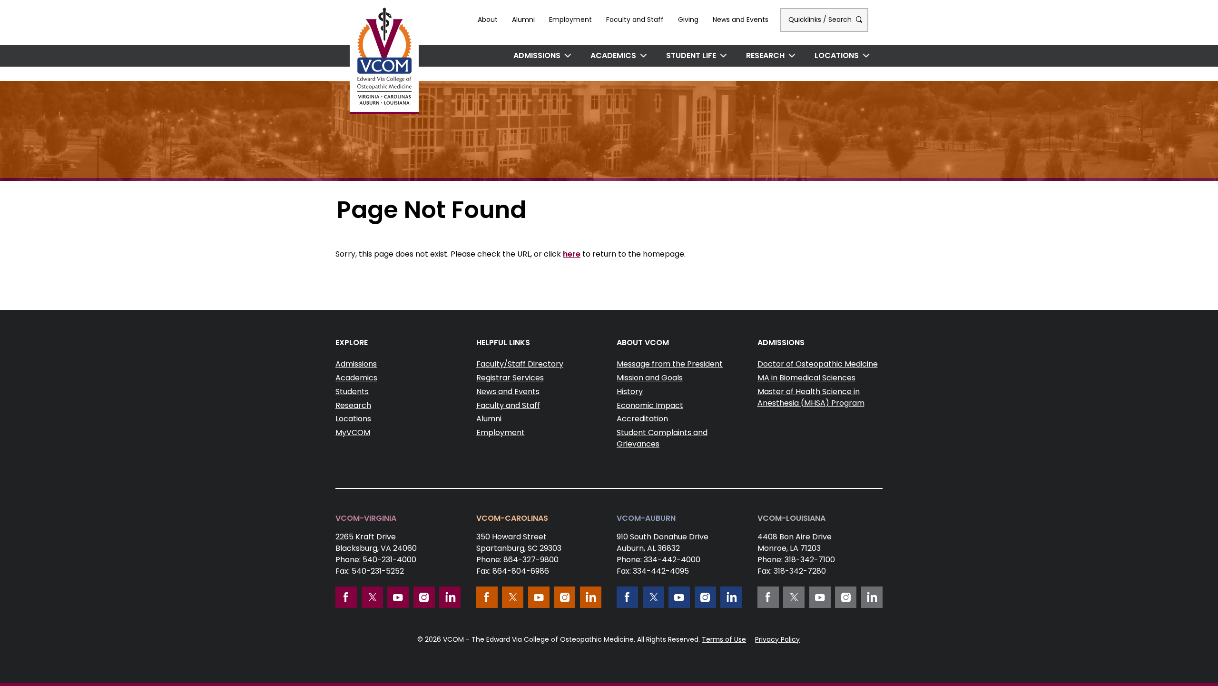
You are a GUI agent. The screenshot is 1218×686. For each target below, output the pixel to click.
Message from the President (670, 363)
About (488, 19)
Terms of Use (724, 639)
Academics (613, 55)
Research (765, 55)
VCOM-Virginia (365, 518)
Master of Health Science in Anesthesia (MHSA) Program (810, 397)
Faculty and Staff (635, 19)
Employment (570, 19)
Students (352, 391)
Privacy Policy (777, 639)
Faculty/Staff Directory (519, 363)
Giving (688, 19)
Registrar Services (510, 377)
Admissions (536, 55)
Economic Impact (650, 405)
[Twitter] (372, 597)
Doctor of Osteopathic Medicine (817, 363)
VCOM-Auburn (646, 518)
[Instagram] (424, 597)
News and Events (740, 19)
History (630, 391)
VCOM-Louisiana (791, 518)
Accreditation (642, 418)
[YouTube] (398, 597)
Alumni (523, 19)
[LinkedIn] (450, 597)
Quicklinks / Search (821, 19)
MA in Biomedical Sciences (806, 377)
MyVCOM (352, 432)
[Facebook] (346, 597)
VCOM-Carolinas (512, 518)
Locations (837, 55)
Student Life (691, 55)
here (571, 254)
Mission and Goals (650, 377)
